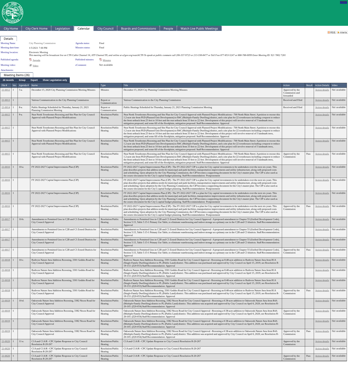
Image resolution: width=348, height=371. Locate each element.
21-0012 (6, 89)
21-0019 (6, 300)
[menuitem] (8, 80)
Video (35, 65)
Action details (322, 89)
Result (309, 85)
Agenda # (24, 85)
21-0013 (6, 100)
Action (286, 85)
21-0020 (6, 341)
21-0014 (6, 107)
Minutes (107, 60)
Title (126, 85)
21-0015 (6, 114)
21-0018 (6, 260)
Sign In (343, 2)
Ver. (14, 85)
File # (4, 85)
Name (35, 85)
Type (103, 85)
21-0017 (6, 219)
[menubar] (35, 80)
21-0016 (6, 167)
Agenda (36, 60)
